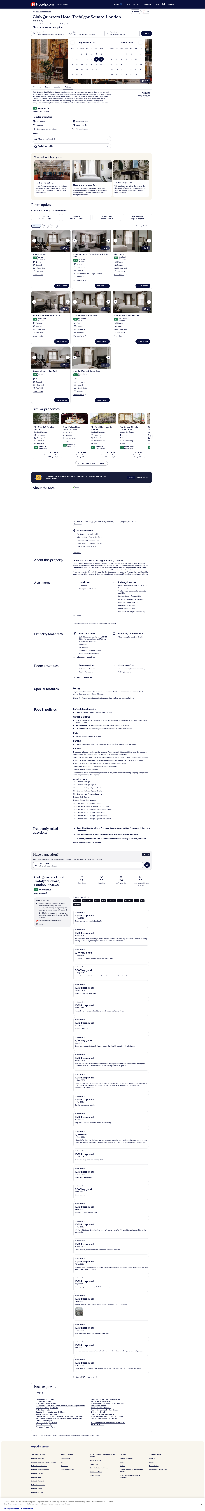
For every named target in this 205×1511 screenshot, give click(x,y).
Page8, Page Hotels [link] (43, 1401)
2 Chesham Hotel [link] (98, 1412)
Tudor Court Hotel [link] (43, 1410)
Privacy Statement (11, 1508)
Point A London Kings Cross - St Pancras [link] (107, 1416)
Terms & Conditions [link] (126, 1458)
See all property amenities (84, 657)
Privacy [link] (122, 1462)
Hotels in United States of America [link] (43, 1462)
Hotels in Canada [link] (37, 1473)
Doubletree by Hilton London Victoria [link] (106, 1399)
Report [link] (41, 924)
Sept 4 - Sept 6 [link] (107, 219)
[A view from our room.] (79, 1311)
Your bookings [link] (65, 1458)
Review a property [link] (67, 1469)
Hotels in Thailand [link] (37, 1481)
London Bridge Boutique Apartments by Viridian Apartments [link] (60, 1406)
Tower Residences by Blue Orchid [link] (104, 1410)
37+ (146, 81)
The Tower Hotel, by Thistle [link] (47, 1408)
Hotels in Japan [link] (36, 1488)
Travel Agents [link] (95, 1475)
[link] (145, 12)
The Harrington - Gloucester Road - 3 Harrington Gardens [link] (59, 1416)
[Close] (201, 1504)
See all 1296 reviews (85, 1377)
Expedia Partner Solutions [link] (99, 1468)
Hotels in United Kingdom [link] (40, 1469)
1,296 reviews (39, 893)
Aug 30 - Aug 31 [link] (76, 219)
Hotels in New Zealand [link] (39, 1466)
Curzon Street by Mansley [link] (46, 1423)
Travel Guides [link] (153, 1466)
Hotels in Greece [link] (37, 1492)
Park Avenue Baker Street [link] (46, 1403)
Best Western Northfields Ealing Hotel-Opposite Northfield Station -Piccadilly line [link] (60, 1419)
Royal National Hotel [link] (44, 1425)
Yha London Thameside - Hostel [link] (104, 1418)
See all (35, 133)
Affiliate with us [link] (95, 1460)
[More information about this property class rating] (42, 20)
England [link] (54, 1435)
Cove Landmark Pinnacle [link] (101, 1408)
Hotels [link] (35, 1435)
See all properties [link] (43, 12)
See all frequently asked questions (87, 842)
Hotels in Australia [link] (37, 1458)
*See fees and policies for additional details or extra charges (94, 623)
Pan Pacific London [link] (98, 1406)
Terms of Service (26, 1508)
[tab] (39, 1392)
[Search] (147, 865)
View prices (62, 286)
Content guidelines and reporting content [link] (131, 1470)
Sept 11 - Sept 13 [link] (137, 219)
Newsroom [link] (94, 1464)
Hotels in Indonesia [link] (38, 1485)
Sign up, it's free (143, 477)
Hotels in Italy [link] (36, 1477)
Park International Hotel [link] (101, 1401)
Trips (157, 4)
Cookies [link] (122, 1466)
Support (147, 4)
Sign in (171, 4)
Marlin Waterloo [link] (97, 1425)
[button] (77, 54)
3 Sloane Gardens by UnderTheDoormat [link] (107, 1403)
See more (77, 553)
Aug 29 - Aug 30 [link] (45, 219)
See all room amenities (82, 677)
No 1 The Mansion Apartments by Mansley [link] (108, 1423)
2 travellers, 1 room (118, 34)
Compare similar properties (93, 463)
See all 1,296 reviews (41, 111)
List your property (133, 4)
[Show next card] (150, 436)
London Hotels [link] (64, 1435)
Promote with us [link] (96, 1472)
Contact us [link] (64, 1466)
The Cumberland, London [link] (46, 1399)
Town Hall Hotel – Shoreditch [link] (102, 1414)
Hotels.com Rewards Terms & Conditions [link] (130, 1476)
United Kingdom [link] (44, 1435)
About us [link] (152, 1458)
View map (78, 524)
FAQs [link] (62, 1462)
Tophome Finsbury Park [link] (45, 1427)
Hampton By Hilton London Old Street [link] (51, 1412)
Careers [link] (151, 1462)
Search (146, 33)
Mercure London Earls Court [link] (47, 1414)
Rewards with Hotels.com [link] (158, 1469)
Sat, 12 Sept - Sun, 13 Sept (84, 34)
